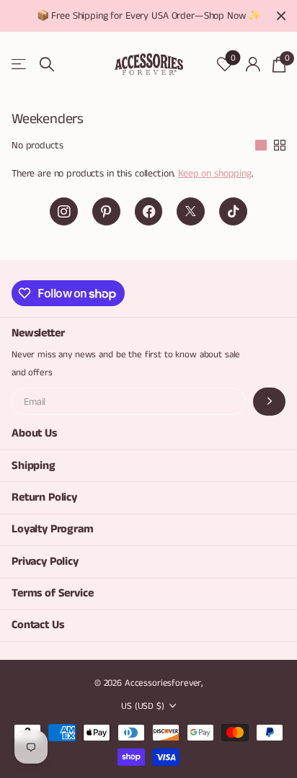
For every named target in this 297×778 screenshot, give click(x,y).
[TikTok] (233, 211)
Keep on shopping (215, 173)
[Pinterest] (106, 211)
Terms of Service (52, 593)
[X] (191, 211)
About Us (34, 433)
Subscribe (269, 402)
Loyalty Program (53, 529)
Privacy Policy (45, 561)
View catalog (20, 64)
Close (281, 16)
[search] (47, 64)
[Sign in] (252, 64)
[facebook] (149, 211)
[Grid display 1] (261, 145)
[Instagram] (64, 211)
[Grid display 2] (279, 145)
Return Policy (44, 497)
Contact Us (37, 625)
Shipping (34, 465)
